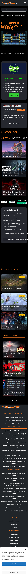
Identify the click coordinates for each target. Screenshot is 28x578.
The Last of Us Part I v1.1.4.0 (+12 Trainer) (14, 488)
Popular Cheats (14, 543)
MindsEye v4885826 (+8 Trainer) (14, 455)
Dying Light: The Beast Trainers (14, 417)
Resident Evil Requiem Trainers (14, 423)
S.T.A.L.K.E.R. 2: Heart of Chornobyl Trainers (14, 420)
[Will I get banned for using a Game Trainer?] (14, 368)
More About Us (14, 124)
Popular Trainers (14, 537)
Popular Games (14, 534)
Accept (14, 564)
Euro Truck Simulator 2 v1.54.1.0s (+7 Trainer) (14, 501)
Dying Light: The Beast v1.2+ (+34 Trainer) (14, 442)
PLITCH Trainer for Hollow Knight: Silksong (14, 458)
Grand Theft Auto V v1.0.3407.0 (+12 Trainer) (14, 511)
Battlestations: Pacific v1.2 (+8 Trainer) (14, 466)
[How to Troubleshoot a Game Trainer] (14, 387)
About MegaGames (14, 521)
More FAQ (14, 400)
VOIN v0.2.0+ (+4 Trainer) (14, 504)
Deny (14, 568)
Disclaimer (14, 527)
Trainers (6, 18)
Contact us (14, 524)
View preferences (14, 572)
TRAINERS (17, 138)
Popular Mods (14, 540)
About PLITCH (14, 95)
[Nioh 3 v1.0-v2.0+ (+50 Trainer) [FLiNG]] (14, 349)
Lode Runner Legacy (19, 15)
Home (3, 15)
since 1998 (20, 109)
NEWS (6, 138)
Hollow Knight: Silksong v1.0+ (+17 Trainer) (14, 439)
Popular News (14, 546)
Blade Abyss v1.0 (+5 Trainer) (14, 507)
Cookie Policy (13, 576)
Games (9, 15)
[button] (25, 549)
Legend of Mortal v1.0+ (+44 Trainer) (14, 430)
